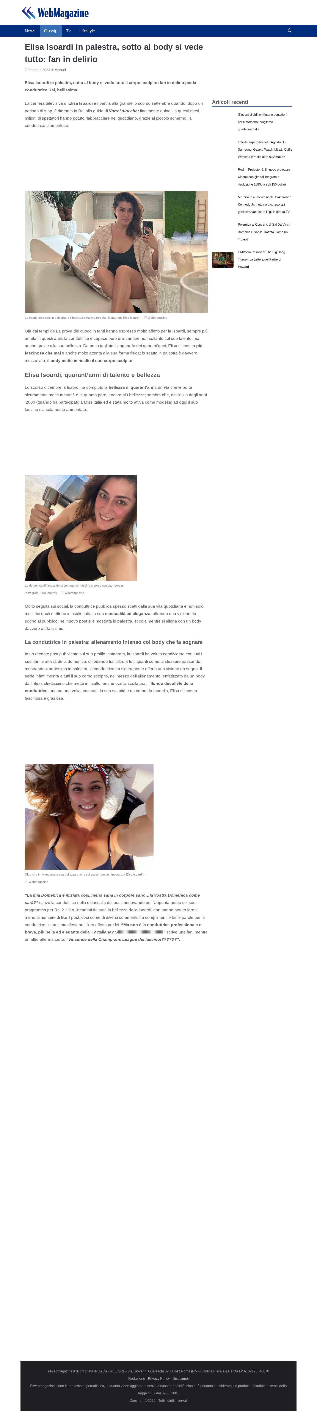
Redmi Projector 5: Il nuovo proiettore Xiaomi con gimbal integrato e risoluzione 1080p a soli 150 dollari (264, 177)
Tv (68, 30)
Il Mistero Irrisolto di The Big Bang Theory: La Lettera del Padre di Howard (261, 259)
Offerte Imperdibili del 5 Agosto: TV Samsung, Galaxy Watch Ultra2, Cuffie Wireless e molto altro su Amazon (265, 149)
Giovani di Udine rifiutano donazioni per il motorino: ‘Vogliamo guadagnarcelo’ (262, 122)
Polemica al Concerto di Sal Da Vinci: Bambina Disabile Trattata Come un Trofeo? (264, 232)
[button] (290, 31)
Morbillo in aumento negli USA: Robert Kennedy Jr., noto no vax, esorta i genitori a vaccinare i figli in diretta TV (264, 204)
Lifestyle (87, 30)
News (30, 30)
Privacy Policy (159, 1378)
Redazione (136, 1378)
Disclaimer (181, 1378)
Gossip (50, 30)
